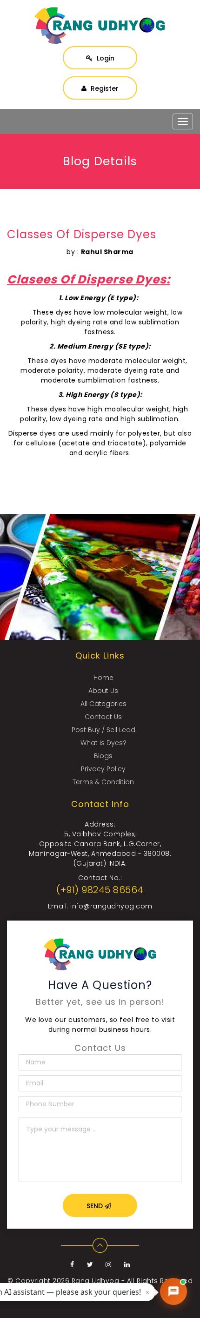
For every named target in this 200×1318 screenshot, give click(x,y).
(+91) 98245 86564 (100, 889)
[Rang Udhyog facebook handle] (73, 1264)
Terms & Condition (103, 782)
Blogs (103, 755)
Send (96, 1205)
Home (103, 677)
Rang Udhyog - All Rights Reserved (132, 1280)
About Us (103, 690)
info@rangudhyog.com (111, 906)
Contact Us (103, 716)
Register (104, 88)
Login (104, 58)
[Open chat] (173, 1291)
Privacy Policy (103, 768)
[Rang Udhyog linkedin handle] (127, 1264)
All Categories (103, 703)
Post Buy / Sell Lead (103, 729)
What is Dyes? (103, 742)
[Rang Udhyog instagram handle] (109, 1264)
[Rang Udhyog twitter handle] (91, 1264)
